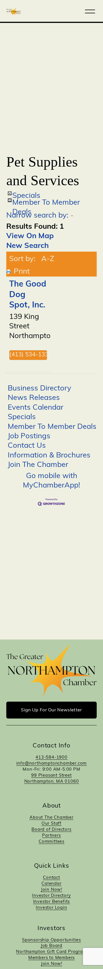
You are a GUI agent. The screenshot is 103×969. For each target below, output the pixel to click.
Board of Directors (51, 830)
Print (22, 271)
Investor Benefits (51, 902)
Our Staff (51, 824)
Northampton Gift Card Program (51, 952)
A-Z (47, 259)
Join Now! (51, 890)
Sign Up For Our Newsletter (51, 710)
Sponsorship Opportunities (51, 940)
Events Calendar (35, 407)
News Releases (34, 398)
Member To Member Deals (46, 200)
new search (27, 246)
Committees (51, 842)
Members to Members (51, 958)
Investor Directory (51, 896)
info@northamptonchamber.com (51, 763)
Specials (26, 193)
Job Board (51, 946)
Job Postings (29, 436)
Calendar (51, 884)
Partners (51, 836)
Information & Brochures (49, 455)
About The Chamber (51, 818)
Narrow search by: (37, 215)
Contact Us (27, 445)
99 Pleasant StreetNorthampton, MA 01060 (51, 778)
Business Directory (39, 388)
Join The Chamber (38, 465)
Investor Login (51, 908)
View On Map (30, 236)
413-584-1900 (51, 757)
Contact (51, 878)
